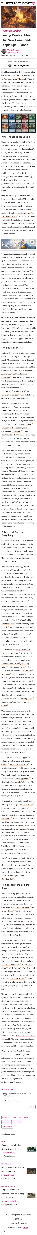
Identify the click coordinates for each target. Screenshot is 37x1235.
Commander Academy (11, 31)
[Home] (20, 3)
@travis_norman (14, 52)
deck (28, 650)
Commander (6, 1117)
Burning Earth (27, 699)
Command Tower (22, 907)
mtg (13, 1122)
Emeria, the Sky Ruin (19, 764)
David (25, 1228)
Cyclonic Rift (19, 391)
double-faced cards (10, 89)
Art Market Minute (8, 1186)
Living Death (26, 424)
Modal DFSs (5, 1122)
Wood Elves (27, 671)
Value (19, 1122)
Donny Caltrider (10, 1201)
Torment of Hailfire (10, 395)
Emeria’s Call (7, 879)
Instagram (18, 1082)
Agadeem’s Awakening (17, 829)
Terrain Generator (9, 216)
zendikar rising (7, 1126)
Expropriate (7, 391)
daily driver (21, 650)
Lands (26, 1117)
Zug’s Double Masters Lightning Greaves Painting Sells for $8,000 (12, 1193)
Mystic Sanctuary (9, 768)
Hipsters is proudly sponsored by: (18, 61)
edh (20, 1117)
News (3, 1141)
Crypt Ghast (24, 778)
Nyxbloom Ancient (17, 978)
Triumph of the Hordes (11, 428)
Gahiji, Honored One (10, 653)
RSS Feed (18, 1219)
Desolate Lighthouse (22, 213)
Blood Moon (7, 702)
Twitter (7, 1082)
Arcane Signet (7, 911)
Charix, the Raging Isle (11, 782)
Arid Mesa (6, 674)
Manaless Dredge (26, 142)
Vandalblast (16, 431)
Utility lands (28, 199)
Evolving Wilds (8, 624)
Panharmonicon (10, 79)
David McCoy (9, 1153)
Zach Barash (9, 1175)
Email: (3, 1101)
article (22, 925)
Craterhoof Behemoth (11, 964)
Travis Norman (13, 50)
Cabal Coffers (27, 804)
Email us (23, 1223)
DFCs (14, 1117)
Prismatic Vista (18, 667)
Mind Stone (15, 968)
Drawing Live (6, 1164)
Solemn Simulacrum (10, 664)
